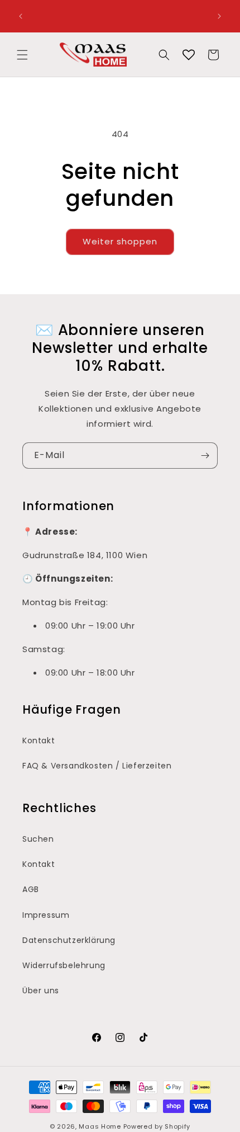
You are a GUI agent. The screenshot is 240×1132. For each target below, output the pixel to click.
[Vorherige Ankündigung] (20, 16)
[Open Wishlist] (188, 55)
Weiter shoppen (120, 241)
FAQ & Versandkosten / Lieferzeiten (96, 765)
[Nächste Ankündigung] (219, 16)
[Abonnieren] (205, 455)
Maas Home (100, 1126)
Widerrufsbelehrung (63, 965)
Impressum (45, 915)
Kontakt (38, 740)
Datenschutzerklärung (69, 940)
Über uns (40, 990)
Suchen (38, 839)
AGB (30, 889)
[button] (22, 55)
